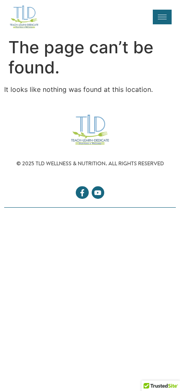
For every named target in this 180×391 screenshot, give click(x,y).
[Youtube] (98, 192)
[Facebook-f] (82, 192)
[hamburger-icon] (162, 17)
